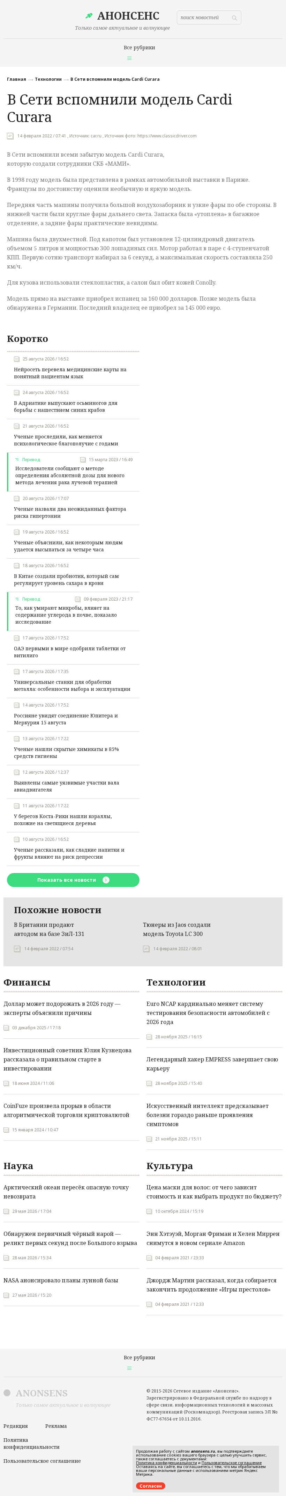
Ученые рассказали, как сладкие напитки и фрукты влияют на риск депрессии (69, 853)
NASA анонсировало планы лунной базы (60, 1280)
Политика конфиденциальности (31, 1443)
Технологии (48, 79)
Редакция (15, 1426)
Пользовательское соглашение (42, 1461)
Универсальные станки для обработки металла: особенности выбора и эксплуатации (72, 685)
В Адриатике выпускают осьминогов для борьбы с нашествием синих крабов (66, 406)
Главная (16, 79)
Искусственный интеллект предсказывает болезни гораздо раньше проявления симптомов (207, 1115)
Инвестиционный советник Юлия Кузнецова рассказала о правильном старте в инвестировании (67, 1059)
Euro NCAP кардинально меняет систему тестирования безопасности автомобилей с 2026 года (208, 1013)
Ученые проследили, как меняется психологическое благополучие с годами (66, 440)
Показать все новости (67, 879)
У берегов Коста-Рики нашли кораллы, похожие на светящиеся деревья (63, 819)
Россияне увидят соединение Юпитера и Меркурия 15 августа (66, 719)
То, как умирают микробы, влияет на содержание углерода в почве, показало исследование (66, 614)
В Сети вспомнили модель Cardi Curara (115, 79)
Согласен (151, 1486)
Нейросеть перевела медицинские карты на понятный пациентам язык (70, 373)
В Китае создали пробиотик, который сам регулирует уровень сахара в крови (66, 579)
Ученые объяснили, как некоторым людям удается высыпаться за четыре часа (68, 546)
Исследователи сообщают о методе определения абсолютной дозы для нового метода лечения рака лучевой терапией (70, 475)
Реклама (56, 1426)
